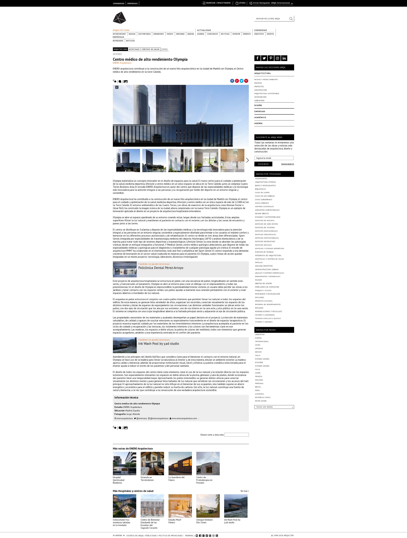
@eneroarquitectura (159, 418)
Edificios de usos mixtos (266, 224)
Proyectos (259, 87)
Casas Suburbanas (263, 200)
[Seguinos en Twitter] (264, 58)
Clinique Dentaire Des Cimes (204, 521)
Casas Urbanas (262, 203)
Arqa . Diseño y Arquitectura (120, 16)
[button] (291, 18)
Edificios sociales (263, 245)
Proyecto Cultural (264, 301)
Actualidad (204, 30)
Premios (247, 34)
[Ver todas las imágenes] (126, 80)
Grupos (270, 34)
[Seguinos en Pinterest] (271, 58)
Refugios (259, 308)
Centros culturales (264, 207)
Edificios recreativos (265, 241)
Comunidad (260, 30)
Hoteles (259, 262)
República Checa (263, 397)
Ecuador (259, 362)
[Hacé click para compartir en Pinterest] (246, 80)
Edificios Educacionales (266, 231)
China (257, 345)
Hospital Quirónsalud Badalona (118, 480)
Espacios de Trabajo (264, 252)
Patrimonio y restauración (267, 294)
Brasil (258, 387)
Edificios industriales (265, 234)
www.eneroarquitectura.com (184, 418)
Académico (260, 117)
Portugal (259, 383)
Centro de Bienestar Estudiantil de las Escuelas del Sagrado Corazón (150, 523)
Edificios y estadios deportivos (269, 248)
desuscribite (287, 164)
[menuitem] (271, 4)
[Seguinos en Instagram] (277, 58)
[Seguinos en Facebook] (257, 58)
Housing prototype (264, 266)
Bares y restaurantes (265, 186)
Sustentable (144, 34)
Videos (170, 34)
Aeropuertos (261, 179)
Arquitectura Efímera (265, 182)
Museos (258, 280)
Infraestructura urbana (267, 269)
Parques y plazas (263, 290)
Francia (258, 376)
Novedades (118, 41)
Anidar (190, 34)
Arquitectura (121, 30)
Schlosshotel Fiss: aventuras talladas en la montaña (121, 522)
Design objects (262, 213)
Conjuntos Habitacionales (267, 210)
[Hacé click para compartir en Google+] (237, 80)
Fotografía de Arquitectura (268, 255)
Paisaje (132, 34)
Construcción (260, 90)
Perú (257, 390)
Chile (257, 369)
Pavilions (259, 297)
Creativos (259, 34)
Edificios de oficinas (264, 220)
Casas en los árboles (265, 196)
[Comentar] (120, 81)
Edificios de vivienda (265, 227)
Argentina (260, 334)
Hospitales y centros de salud (144, 49)
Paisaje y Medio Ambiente (266, 80)
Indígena (180, 34)
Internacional (262, 341)
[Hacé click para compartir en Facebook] (232, 80)
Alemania (259, 394)
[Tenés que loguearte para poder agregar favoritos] (115, 81)
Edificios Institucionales (267, 238)
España (164, 49)
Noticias (225, 34)
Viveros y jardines (263, 322)
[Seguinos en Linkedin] (284, 58)
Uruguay (259, 348)
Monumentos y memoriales (267, 276)
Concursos (212, 34)
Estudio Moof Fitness (175, 521)
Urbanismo (158, 34)
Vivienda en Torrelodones (147, 478)
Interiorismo (119, 34)
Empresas (118, 37)
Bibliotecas (260, 189)
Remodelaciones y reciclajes (268, 311)
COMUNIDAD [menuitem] (118, 3)
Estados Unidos (262, 359)
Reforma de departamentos (268, 304)
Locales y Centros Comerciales (269, 273)
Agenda (200, 34)
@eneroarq (141, 418)
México (258, 352)
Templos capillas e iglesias (268, 318)
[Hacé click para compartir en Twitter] (241, 80)
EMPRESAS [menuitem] (133, 3)
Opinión (236, 34)
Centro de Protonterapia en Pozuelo (204, 480)
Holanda (259, 380)
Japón (257, 373)
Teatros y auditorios (265, 315)
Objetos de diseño (263, 283)
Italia (257, 355)
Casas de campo (262, 193)
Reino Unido (260, 401)
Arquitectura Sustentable (266, 94)
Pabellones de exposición (267, 287)
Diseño (258, 105)
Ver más (244, 491)
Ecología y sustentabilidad (267, 217)
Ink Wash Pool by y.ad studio (232, 521)
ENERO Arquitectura (122, 62)
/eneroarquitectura (124, 418)
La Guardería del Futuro (177, 478)
